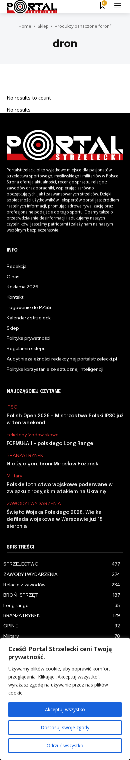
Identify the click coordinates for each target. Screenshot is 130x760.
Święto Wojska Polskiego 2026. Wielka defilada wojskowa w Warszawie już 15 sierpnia (55, 519)
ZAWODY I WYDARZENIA (34, 503)
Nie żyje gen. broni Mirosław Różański (53, 464)
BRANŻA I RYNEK (25, 455)
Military (14, 476)
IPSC (12, 407)
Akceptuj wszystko (65, 709)
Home (25, 26)
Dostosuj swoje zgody (65, 727)
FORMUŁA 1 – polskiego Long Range (50, 443)
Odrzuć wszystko (65, 745)
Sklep (43, 26)
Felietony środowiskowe (33, 435)
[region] (65, 699)
